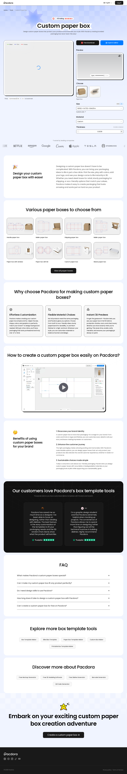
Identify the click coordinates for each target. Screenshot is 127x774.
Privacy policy (107, 770)
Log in (119, 3)
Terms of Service (117, 770)
